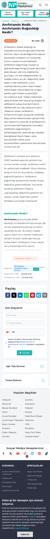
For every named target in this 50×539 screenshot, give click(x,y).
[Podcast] (27, 456)
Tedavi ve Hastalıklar (15, 21)
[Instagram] (25, 453)
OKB (27, 424)
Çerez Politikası (22, 528)
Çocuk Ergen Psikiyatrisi (12, 420)
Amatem (6, 428)
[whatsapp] (26, 295)
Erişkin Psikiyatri (9, 432)
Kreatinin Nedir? (32, 436)
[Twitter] (10, 453)
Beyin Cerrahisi (8, 424)
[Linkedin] (32, 453)
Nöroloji (28, 412)
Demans (6, 436)
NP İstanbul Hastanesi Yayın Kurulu (20, 268)
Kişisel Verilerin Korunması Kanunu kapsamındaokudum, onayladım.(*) (26, 343)
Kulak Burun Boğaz (33, 416)
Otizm (5, 412)
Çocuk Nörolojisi (9, 416)
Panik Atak (32, 488)
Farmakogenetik (34, 484)
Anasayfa (5, 21)
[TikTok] (46, 453)
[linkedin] (20, 295)
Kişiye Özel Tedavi (33, 432)
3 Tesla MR (32, 480)
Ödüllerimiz (7, 478)
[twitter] (14, 295)
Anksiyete (6, 400)
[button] (7, 332)
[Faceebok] (3, 453)
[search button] (40, 4)
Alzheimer (6, 404)
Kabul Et (25, 534)
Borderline (29, 428)
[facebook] (7, 295)
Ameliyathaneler (9, 482)
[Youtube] (17, 453)
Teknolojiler (7, 486)
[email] (44, 295)
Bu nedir (36, 41)
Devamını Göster (23, 258)
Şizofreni (29, 400)
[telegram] (38, 295)
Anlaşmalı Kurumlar (10, 490)
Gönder (26, 353)
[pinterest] (32, 295)
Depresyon (30, 404)
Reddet (32, 516)
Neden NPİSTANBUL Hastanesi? (11, 472)
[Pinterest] (39, 453)
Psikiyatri (29, 408)
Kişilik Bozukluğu (34, 476)
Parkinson (29, 420)
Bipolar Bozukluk (9, 408)
